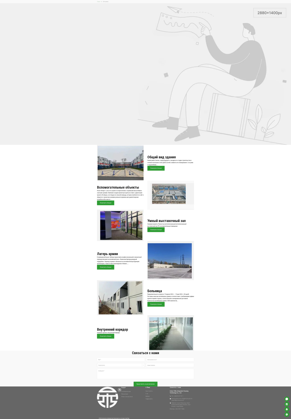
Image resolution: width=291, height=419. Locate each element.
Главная (98, 1)
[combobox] (98, 366)
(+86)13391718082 (179, 409)
